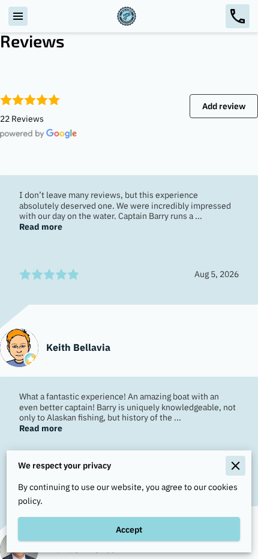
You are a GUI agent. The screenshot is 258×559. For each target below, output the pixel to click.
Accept (129, 529)
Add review (223, 106)
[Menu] (18, 16)
